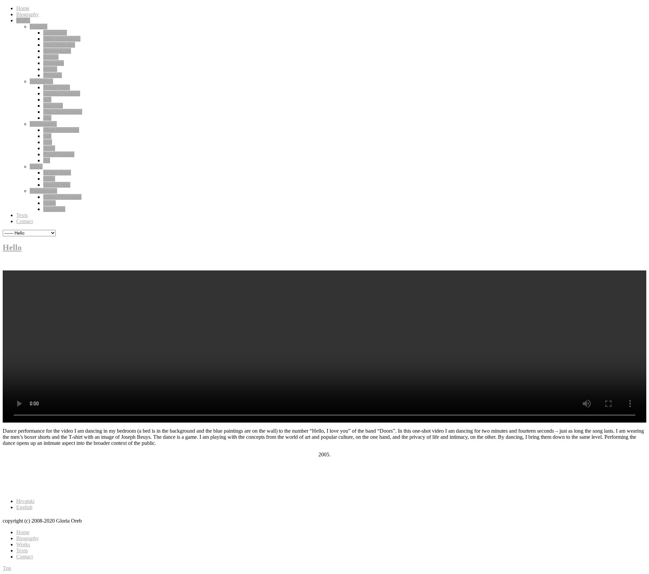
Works (23, 544)
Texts (22, 550)
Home (22, 532)
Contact (24, 556)
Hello (12, 247)
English (24, 507)
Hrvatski (25, 501)
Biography (27, 538)
